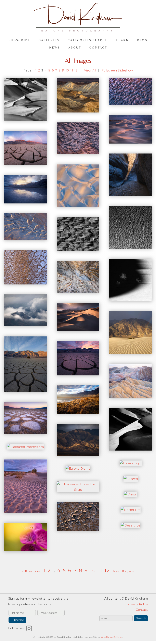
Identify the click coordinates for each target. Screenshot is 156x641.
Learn (122, 40)
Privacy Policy (137, 604)
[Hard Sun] (78, 373)
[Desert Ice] (130, 525)
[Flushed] (25, 510)
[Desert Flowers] (25, 548)
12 (76, 70)
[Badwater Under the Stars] (78, 490)
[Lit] (25, 237)
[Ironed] (78, 290)
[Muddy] (130, 102)
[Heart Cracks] (25, 389)
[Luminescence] (25, 201)
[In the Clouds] (25, 323)
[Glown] (130, 395)
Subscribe (19, 40)
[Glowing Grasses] (78, 411)
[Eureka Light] (131, 463)
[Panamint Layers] (25, 118)
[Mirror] (25, 162)
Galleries (49, 40)
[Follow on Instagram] (29, 628)
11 (71, 70)
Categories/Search (88, 40)
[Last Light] (130, 299)
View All (90, 70)
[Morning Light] (130, 141)
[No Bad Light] (78, 110)
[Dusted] (131, 479)
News (54, 47)
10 (67, 70)
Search (141, 618)
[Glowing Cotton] (25, 431)
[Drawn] (130, 494)
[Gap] (78, 453)
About (74, 47)
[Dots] (78, 528)
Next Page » (123, 571)
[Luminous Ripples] (78, 204)
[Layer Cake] (25, 282)
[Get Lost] (130, 448)
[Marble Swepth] (130, 193)
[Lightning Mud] (78, 248)
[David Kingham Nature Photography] (78, 30)
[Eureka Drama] (78, 468)
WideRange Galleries (111, 637)
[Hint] (130, 351)
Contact (98, 47)
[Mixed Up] (78, 151)
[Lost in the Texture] (130, 246)
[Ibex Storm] (78, 329)
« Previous (31, 571)
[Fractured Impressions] (25, 447)
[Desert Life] (131, 510)
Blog (142, 40)
